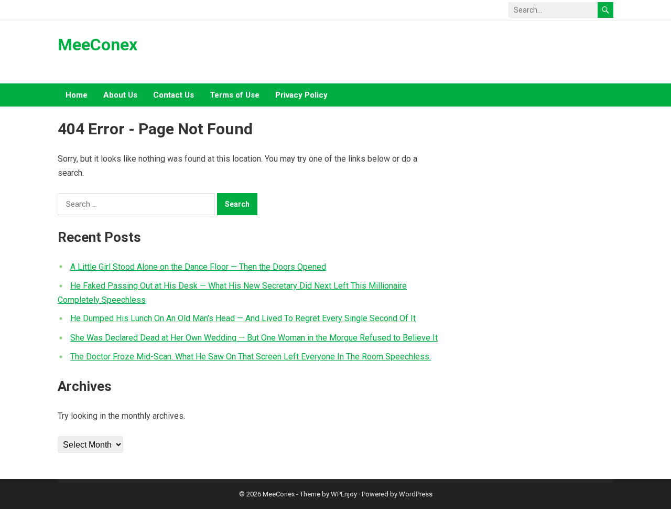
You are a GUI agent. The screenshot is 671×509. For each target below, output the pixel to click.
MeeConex (97, 44)
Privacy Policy (301, 95)
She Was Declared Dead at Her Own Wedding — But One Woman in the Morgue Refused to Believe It (254, 338)
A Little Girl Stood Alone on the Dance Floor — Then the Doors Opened (198, 267)
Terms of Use (234, 95)
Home (77, 95)
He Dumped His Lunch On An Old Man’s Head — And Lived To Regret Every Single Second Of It (243, 318)
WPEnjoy (344, 494)
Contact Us (173, 95)
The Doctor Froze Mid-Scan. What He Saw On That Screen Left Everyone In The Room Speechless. (250, 357)
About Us (120, 95)
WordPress (415, 494)
